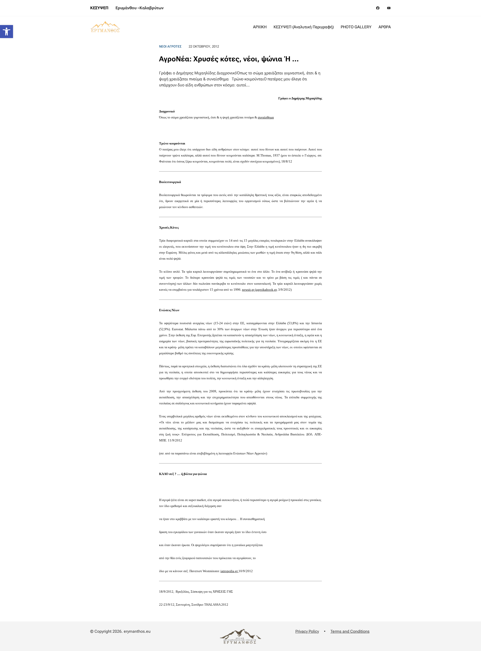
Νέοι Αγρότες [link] (170, 46)
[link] (6, 31)
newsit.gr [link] (248, 289)
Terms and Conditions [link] (350, 631)
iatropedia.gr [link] (229, 571)
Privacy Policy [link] (307, 631)
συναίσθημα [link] (266, 117)
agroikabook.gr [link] (266, 289)
